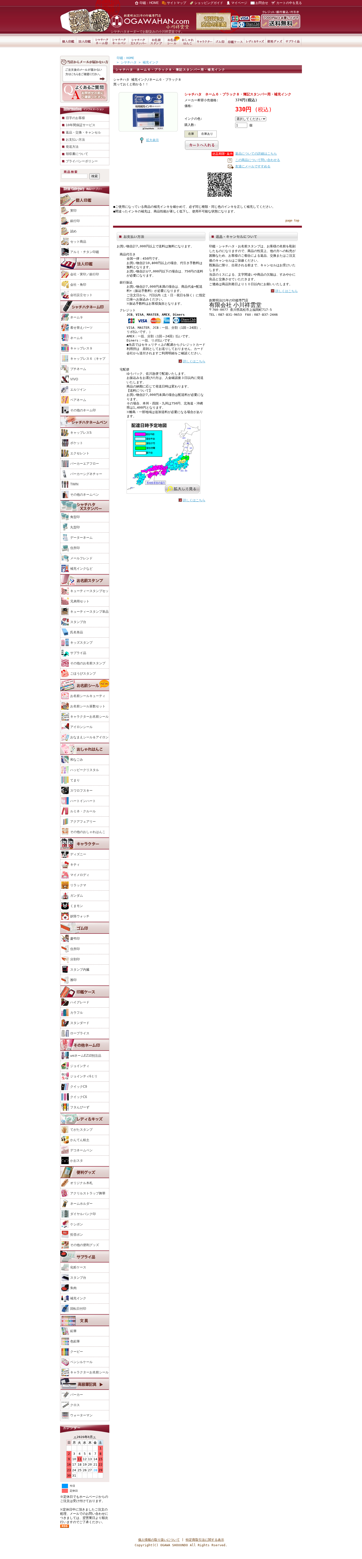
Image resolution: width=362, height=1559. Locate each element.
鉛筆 (73, 1331)
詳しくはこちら (194, 361)
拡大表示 (152, 140)
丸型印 (75, 527)
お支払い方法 (75, 139)
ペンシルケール (81, 1362)
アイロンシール (81, 727)
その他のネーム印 (83, 410)
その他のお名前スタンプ (87, 663)
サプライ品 (78, 653)
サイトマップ (176, 3)
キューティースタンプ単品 (89, 611)
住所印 (75, 548)
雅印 (73, 980)
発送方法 (72, 146)
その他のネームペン (84, 494)
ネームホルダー (81, 1203)
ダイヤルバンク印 (83, 1214)
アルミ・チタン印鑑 (84, 252)
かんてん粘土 (79, 1140)
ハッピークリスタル (84, 770)
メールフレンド (81, 558)
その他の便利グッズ (84, 1245)
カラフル (76, 1012)
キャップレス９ (81, 348)
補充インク (78, 1298)
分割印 (75, 959)
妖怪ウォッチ (79, 916)
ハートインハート (83, 801)
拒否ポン (76, 1234)
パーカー (76, 1394)
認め (73, 231)
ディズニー (78, 854)
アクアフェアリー (83, 821)
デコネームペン (81, 1150)
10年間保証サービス (80, 125)
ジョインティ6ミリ (84, 1076)
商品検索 (71, 172)
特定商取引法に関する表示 (205, 1540)
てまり (75, 780)
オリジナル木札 (81, 1183)
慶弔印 (75, 938)
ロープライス (79, 1033)
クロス (75, 1405)
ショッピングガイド (208, 3)
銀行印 (75, 221)
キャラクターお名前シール (89, 716)
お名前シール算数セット (87, 706)
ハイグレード (79, 1002)
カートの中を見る (289, 3)
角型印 (75, 517)
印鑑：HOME (149, 3)
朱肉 (73, 1288)
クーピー (76, 1351)
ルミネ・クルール (83, 811)
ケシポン (76, 1224)
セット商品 (78, 241)
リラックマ (78, 885)
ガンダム (76, 895)
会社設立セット (81, 295)
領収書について (77, 154)
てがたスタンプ (81, 1129)
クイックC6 (78, 1097)
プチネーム (78, 369)
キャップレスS (81, 432)
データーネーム (81, 537)
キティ (75, 864)
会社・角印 (78, 284)
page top (292, 220)
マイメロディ (79, 875)
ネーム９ (76, 317)
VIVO (74, 379)
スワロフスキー (81, 790)
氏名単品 (76, 632)
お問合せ (261, 3)
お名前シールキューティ (87, 696)
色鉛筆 (75, 1341)
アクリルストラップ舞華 (87, 1193)
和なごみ (76, 759)
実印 (73, 210)
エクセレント (79, 453)
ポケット (76, 443)
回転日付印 (78, 1308)
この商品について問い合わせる (257, 160)
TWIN (74, 484)
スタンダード (79, 1023)
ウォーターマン (81, 1415)
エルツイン (78, 389)
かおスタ (76, 1160)
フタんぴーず (79, 1107)
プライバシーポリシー (82, 161)
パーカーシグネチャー (86, 474)
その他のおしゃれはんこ (87, 832)
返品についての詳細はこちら (256, 153)
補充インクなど (81, 568)
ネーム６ (76, 338)
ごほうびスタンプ (83, 673)
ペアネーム (78, 400)
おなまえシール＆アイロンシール (84, 742)
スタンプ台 (78, 622)
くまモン (76, 906)
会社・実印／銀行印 (84, 274)
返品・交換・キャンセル (83, 132)
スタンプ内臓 (79, 969)
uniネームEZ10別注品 (85, 1055)
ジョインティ (79, 1066)
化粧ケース (78, 1267)
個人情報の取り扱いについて (159, 1540)
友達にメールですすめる (252, 166)
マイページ (239, 3)
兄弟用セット (79, 601)
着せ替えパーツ (81, 327)
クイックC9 (78, 1086)
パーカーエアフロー (84, 463)
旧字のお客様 (75, 118)
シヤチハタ (129, 62)
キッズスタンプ (81, 642)
